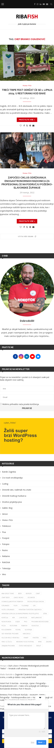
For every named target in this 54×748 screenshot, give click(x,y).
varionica (26, 634)
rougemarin (6, 630)
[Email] (47, 4)
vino (44, 638)
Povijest (5, 538)
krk (13, 618)
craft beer (6, 597)
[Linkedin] (40, 4)
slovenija (28, 630)
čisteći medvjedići (25, 646)
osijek (17, 622)
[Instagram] (37, 4)
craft (38, 593)
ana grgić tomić (8, 593)
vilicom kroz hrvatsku (10, 638)
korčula (5, 618)
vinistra (36, 638)
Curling (5, 483)
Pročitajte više (26, 120)
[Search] (51, 4)
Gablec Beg (7, 508)
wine (40, 642)
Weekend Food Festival (25, 642)
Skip (32, 742)
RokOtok (6, 562)
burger (29, 593)
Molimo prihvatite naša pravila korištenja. (20, 404)
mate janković (36, 618)
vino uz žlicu (7, 642)
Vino (4, 574)
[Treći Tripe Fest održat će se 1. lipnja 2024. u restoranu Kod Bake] (27, 63)
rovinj (18, 630)
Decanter (31, 597)
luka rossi (23, 618)
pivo (25, 622)
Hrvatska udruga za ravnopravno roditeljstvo (20, 614)
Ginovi (5, 514)
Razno (5, 550)
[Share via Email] (33, 125)
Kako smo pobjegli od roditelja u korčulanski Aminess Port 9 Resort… (24, 687)
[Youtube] (44, 4)
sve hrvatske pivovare (10, 634)
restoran (13, 626)
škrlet (38, 646)
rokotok (35, 626)
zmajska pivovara (8, 646)
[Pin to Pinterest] (30, 125)
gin (34, 606)
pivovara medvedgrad (40, 622)
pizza (4, 626)
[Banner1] (27, 436)
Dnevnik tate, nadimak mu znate (16, 489)
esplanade (5, 606)
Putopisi (5, 544)
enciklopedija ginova (35, 601)
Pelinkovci (6, 526)
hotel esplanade (8, 610)
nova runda (6, 622)
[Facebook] (34, 4)
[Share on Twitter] (27, 125)
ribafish (24, 626)
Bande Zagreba (9, 471)
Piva (4, 532)
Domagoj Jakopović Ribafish (12, 601)
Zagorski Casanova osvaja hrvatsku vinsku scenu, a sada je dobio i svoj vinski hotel (26, 676)
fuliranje (25, 606)
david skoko (18, 597)
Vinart (26, 638)
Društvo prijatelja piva (12, 502)
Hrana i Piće (7, 520)
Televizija (6, 568)
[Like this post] (21, 125)
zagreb (48, 642)
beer (20, 593)
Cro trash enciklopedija (12, 477)
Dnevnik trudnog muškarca (14, 496)
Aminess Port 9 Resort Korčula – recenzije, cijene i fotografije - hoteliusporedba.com (22, 696)
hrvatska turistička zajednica (30, 610)
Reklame (6, 556)
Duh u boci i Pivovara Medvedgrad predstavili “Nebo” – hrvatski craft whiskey (24, 667)
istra (45, 614)
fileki (15, 606)
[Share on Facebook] (24, 125)
